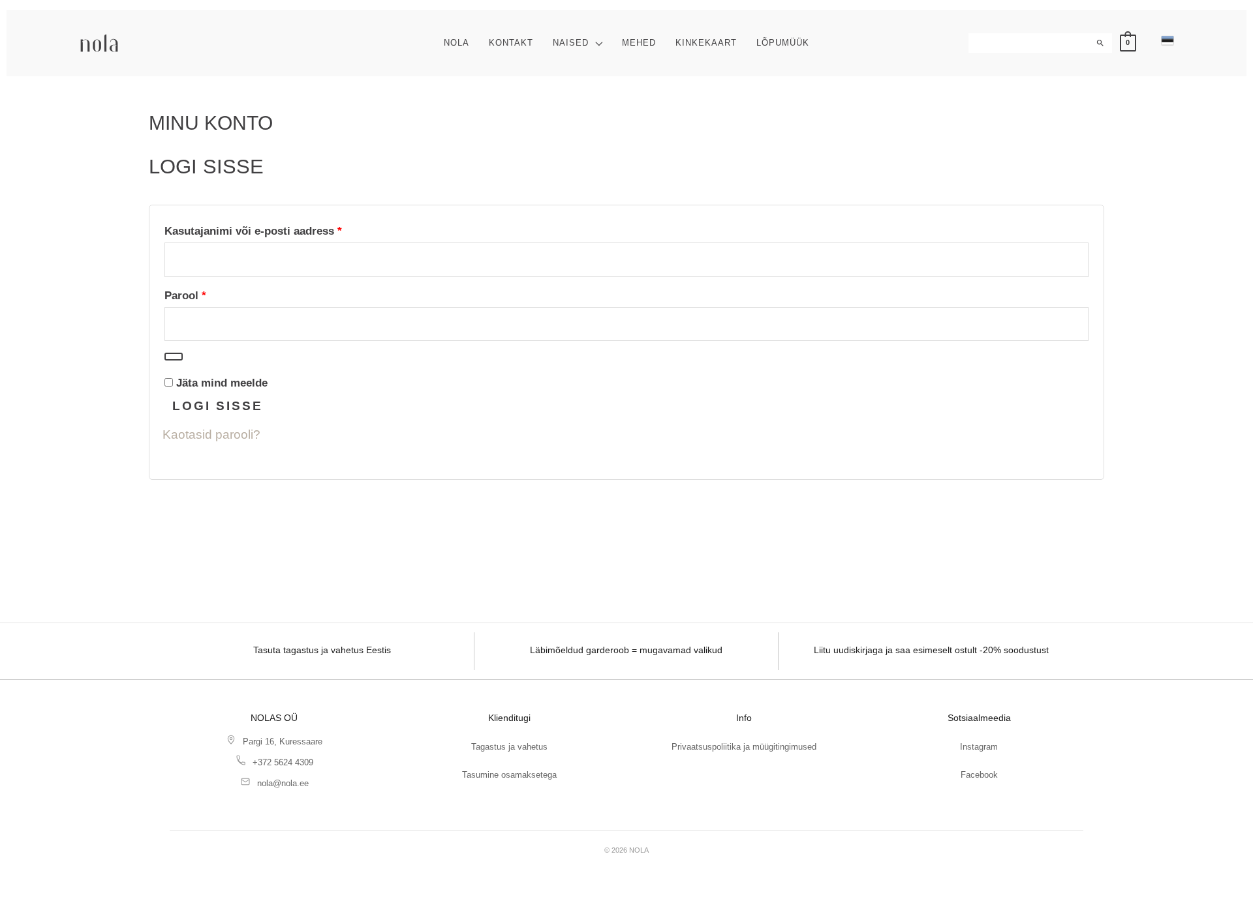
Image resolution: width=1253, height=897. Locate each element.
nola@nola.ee (283, 783)
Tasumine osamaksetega (509, 775)
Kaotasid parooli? (211, 434)
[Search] (1101, 43)
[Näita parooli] (173, 356)
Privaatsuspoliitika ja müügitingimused (744, 747)
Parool (203, 293)
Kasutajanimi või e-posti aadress (271, 228)
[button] (595, 43)
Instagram (979, 747)
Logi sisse (217, 406)
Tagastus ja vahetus (509, 747)
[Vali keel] (1167, 40)
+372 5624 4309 (283, 762)
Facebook (979, 775)
